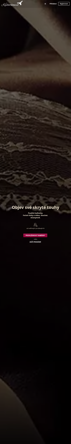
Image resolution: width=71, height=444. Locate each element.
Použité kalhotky (35, 213)
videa (37, 215)
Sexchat (44, 215)
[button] (45, 3)
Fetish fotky (28, 215)
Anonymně (35, 217)
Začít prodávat (35, 242)
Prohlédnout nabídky (35, 235)
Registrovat (64, 4)
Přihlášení (53, 4)
